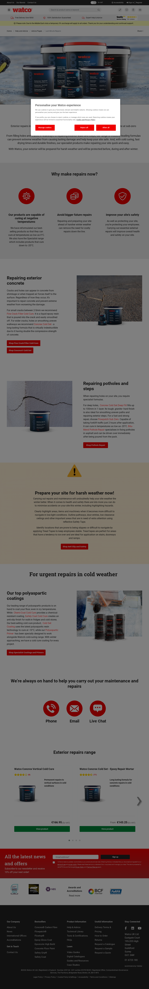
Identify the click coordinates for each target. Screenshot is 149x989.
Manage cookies (45, 128)
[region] (75, 117)
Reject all (84, 128)
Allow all (106, 128)
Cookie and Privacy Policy (85, 120)
